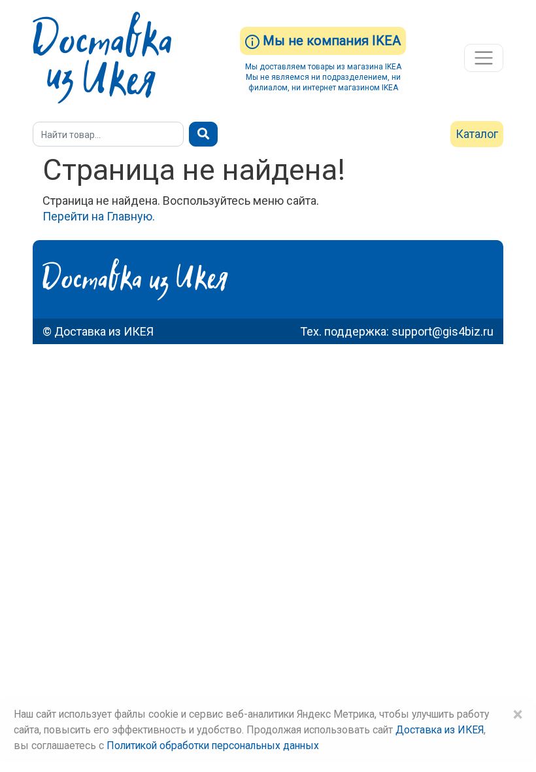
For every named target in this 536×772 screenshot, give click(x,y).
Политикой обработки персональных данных (213, 745)
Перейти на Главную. (98, 216)
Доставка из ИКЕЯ (439, 730)
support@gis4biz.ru (443, 331)
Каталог (477, 134)
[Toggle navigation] (483, 58)
